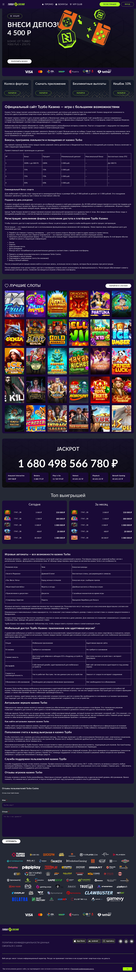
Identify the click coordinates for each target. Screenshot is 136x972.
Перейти (12, 93)
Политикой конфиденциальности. (82, 969)
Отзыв (5, 812)
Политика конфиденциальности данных (25, 943)
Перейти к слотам (118, 286)
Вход (127, 4)
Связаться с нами (12, 946)
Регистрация (109, 4)
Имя (4, 800)
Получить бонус (19, 61)
